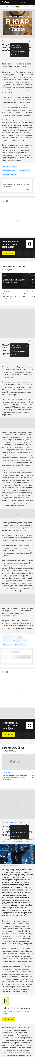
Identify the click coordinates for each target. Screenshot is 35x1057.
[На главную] (5, 2)
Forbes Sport (6, 291)
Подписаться (8, 253)
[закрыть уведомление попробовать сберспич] (26, 46)
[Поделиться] (29, 40)
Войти (23, 2)
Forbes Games (12, 7)
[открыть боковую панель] (28, 2)
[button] (32, 2)
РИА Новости (25, 389)
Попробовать (15, 55)
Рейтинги (25, 7)
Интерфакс (6, 92)
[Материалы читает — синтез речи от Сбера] (26, 40)
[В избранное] (32, 40)
